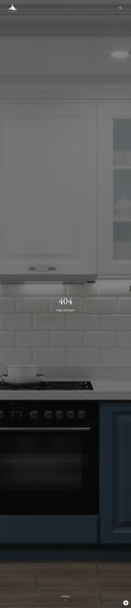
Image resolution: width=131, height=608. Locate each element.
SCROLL (65, 596)
